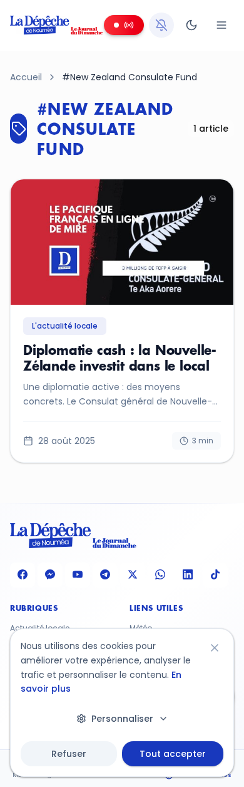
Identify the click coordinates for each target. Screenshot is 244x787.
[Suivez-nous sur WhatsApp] (160, 575)
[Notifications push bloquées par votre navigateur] (161, 25)
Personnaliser (122, 718)
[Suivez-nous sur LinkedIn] (187, 575)
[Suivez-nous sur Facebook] (22, 575)
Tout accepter (173, 753)
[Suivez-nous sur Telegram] (105, 575)
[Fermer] (214, 648)
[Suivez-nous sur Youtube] (77, 575)
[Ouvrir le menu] (221, 25)
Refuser (68, 753)
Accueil (26, 77)
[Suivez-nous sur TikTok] (215, 575)
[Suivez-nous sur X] (132, 575)
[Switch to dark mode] (191, 25)
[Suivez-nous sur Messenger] (50, 575)
